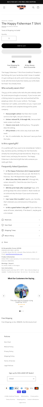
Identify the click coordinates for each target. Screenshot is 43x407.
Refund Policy (8, 347)
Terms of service (10, 399)
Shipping (4, 26)
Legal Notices (8, 365)
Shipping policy (21, 399)
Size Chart (7, 342)
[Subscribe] (33, 378)
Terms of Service (9, 361)
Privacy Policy (8, 351)
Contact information (33, 399)
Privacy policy (34, 396)
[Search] (33, 7)
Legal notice (22, 402)
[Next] (39, 295)
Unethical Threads (14, 396)
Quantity (4, 34)
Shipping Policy (9, 356)
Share (6, 242)
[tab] (20, 311)
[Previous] (3, 295)
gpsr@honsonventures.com (14, 254)
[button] (21, 51)
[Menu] (4, 7)
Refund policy (25, 396)
